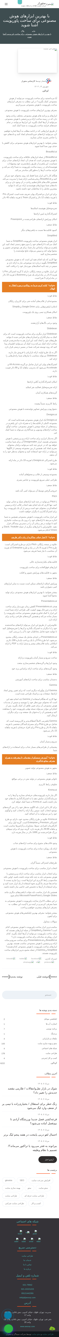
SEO (22, 1180)
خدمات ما (27, 1260)
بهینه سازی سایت (12, 1188)
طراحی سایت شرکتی (14, 1203)
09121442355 (27, 1293)
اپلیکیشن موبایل (50, 1019)
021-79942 (27, 1285)
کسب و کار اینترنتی (49, 1058)
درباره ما (27, 1269)
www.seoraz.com (27, 1326)
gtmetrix (8, 1180)
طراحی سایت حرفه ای (34, 1196)
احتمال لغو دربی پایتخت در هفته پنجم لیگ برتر (30, 1134)
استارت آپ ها (51, 1024)
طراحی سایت (51, 1053)
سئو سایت (43, 1188)
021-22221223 (27, 1289)
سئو (29, 1188)
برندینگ (53, 1034)
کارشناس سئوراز (28, 81)
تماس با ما (27, 1264)
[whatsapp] (8, 1328)
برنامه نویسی (51, 1029)
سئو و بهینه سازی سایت (47, 1043)
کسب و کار (36, 1203)
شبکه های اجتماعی (49, 1048)
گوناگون (45, 91)
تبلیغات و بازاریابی (49, 1038)
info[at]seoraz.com (27, 1297)
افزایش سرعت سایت (41, 1180)
